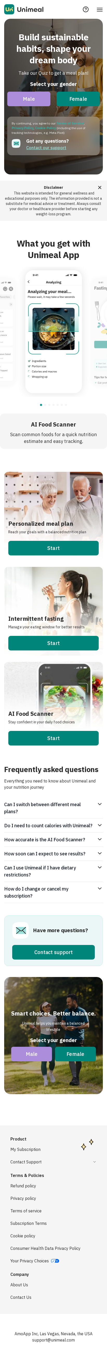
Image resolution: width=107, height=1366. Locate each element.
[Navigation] (100, 9)
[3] (53, 405)
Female (78, 98)
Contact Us (20, 1297)
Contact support (53, 952)
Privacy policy (23, 1198)
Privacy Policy (23, 128)
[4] (58, 405)
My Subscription (25, 1149)
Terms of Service (70, 123)
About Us (19, 1284)
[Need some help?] (85, 9)
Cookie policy (22, 1235)
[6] (66, 405)
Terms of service (26, 1210)
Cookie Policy (45, 128)
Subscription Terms (28, 1223)
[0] (41, 405)
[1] (45, 405)
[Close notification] (100, 187)
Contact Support (26, 1161)
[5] (62, 405)
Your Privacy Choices (29, 1260)
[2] (49, 405)
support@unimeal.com (53, 1340)
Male (29, 98)
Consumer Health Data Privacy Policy (45, 1248)
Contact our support (46, 147)
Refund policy (23, 1185)
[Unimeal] (23, 9)
